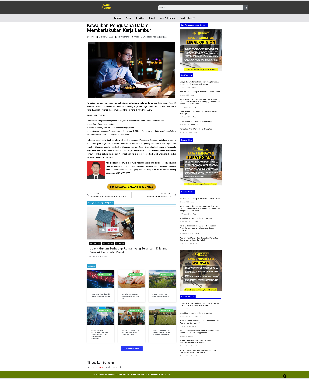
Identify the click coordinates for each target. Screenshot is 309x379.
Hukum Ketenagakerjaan (156, 37)
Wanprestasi (120, 243)
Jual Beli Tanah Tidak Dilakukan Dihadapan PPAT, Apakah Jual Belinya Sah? (200, 322)
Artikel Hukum (140, 37)
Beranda (117, 18)
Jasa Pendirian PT (187, 18)
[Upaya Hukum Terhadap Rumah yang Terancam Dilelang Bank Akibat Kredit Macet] (131, 223)
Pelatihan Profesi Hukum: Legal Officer (196, 121)
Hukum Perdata (108, 243)
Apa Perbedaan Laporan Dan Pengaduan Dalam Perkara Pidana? (130, 332)
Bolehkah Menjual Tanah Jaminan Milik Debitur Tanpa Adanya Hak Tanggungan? (199, 331)
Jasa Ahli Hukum (167, 18)
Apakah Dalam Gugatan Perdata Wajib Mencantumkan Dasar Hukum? (195, 341)
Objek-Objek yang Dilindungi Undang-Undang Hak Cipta (198, 112)
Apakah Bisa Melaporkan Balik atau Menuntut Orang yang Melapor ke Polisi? (199, 239)
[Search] (245, 7)
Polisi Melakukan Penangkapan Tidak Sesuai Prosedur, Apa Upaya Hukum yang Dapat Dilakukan (198, 228)
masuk (101, 367)
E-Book (152, 18)
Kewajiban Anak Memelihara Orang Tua (196, 129)
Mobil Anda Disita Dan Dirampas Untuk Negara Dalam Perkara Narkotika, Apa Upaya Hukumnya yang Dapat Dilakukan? (200, 101)
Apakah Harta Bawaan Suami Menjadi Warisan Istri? (130, 296)
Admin (106, 257)
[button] (132, 348)
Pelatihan (140, 18)
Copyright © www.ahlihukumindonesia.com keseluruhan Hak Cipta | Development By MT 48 (131, 374)
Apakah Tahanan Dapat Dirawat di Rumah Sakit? (200, 92)
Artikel (128, 18)
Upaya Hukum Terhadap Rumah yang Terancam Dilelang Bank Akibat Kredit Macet (128, 250)
